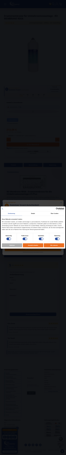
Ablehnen (12, 245)
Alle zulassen (54, 245)
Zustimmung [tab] (11, 213)
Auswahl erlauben (33, 245)
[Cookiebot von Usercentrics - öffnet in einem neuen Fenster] (57, 209)
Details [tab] (33, 213)
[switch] (25, 239)
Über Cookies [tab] (54, 213)
